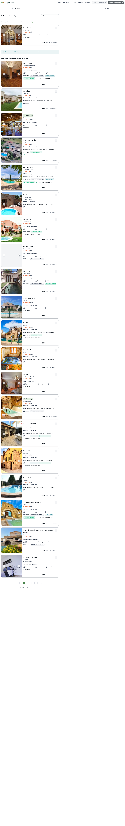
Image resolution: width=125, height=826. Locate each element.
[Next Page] (39, 583)
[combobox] (56, 8)
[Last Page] (42, 583)
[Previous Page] (21, 583)
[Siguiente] (19, 35)
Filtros (109, 8)
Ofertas (80, 2)
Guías (74, 2)
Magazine (87, 2)
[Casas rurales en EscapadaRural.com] (7, 3)
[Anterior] (4, 35)
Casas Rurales (67, 2)
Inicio (59, 2)
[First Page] (18, 583)
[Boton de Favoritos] (56, 28)
